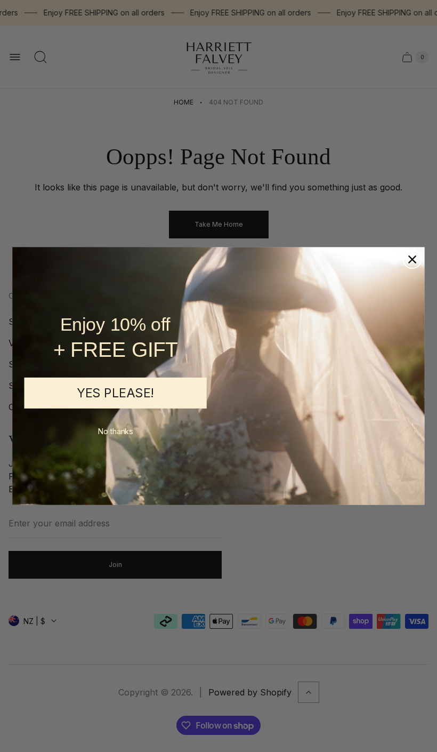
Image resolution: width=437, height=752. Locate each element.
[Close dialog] (412, 259)
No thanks (115, 431)
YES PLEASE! (115, 393)
